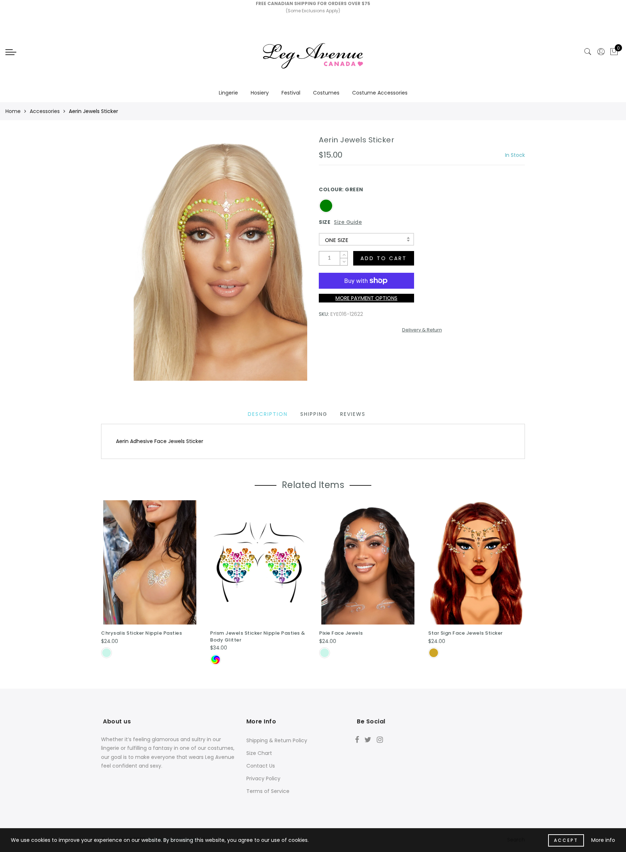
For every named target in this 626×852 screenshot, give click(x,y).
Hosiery (260, 92)
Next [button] (520, 582)
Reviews (353, 414)
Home (13, 111)
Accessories (45, 111)
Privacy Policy (263, 778)
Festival (290, 92)
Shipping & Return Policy (276, 740)
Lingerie (228, 92)
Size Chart (259, 753)
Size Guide (348, 222)
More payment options (366, 298)
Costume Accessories (380, 92)
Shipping (313, 414)
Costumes (326, 92)
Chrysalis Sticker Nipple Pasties (141, 633)
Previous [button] (96, 582)
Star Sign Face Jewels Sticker (465, 633)
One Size (336, 240)
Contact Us (260, 765)
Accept (566, 840)
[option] (149, 580)
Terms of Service (267, 791)
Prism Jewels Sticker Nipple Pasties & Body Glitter (257, 636)
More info (603, 840)
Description (268, 414)
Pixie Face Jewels (341, 633)
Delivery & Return (422, 329)
